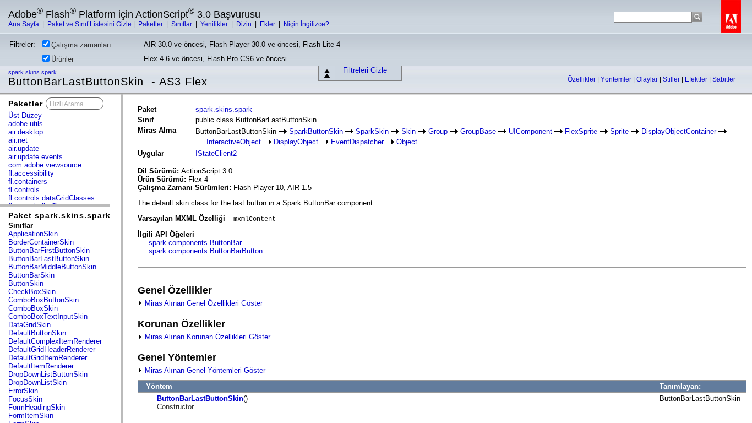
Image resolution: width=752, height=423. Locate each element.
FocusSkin (25, 399)
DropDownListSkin (37, 382)
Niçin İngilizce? (306, 24)
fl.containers (27, 181)
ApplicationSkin (33, 234)
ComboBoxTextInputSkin (48, 316)
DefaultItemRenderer (41, 366)
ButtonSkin (25, 283)
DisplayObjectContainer (678, 131)
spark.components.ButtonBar (195, 242)
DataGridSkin (29, 325)
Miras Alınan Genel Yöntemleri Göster (204, 370)
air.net (18, 140)
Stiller (672, 79)
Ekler (268, 24)
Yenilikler (215, 24)
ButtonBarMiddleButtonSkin (52, 267)
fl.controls (24, 190)
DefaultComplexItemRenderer (55, 341)
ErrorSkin (23, 391)
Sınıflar (182, 24)
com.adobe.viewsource (44, 165)
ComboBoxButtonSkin (43, 300)
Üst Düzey (25, 115)
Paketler (151, 24)
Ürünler (62, 59)
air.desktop (25, 132)
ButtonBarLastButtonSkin (48, 258)
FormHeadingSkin (36, 407)
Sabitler (723, 79)
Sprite (619, 131)
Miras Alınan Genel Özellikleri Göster (203, 303)
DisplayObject (296, 142)
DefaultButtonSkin (37, 333)
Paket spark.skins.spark (59, 215)
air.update (23, 148)
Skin (408, 131)
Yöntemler (617, 79)
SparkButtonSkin (316, 131)
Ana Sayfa (24, 24)
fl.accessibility (31, 173)
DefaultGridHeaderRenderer (51, 349)
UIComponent (530, 131)
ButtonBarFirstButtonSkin (49, 250)
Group (438, 131)
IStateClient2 (216, 153)
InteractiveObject (233, 142)
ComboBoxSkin (33, 308)
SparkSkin (372, 131)
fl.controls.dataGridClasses (51, 198)
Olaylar (648, 79)
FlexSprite (581, 131)
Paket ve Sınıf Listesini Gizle (89, 24)
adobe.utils (25, 124)
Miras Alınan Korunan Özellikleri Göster (206, 337)
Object (406, 142)
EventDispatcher (357, 142)
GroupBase (478, 131)
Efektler (697, 79)
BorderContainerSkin (41, 242)
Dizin (244, 24)
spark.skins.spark (33, 72)
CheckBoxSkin (32, 292)
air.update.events (35, 157)
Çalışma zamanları (81, 45)
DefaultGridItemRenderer (47, 358)
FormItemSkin (30, 415)
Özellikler (582, 79)
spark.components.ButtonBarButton (206, 251)
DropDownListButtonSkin (48, 374)
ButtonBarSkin (31, 275)
